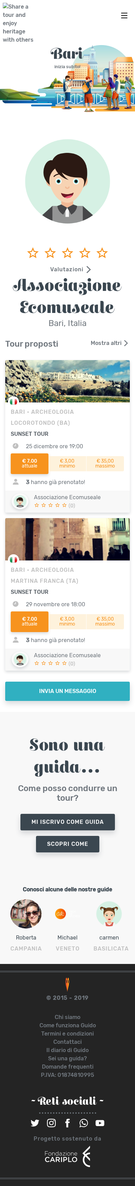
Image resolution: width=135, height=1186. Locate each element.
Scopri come (67, 844)
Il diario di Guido (67, 1050)
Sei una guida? (67, 1058)
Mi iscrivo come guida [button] (68, 822)
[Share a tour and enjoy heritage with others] (20, 23)
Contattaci (67, 1042)
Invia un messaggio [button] (67, 691)
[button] (67, 269)
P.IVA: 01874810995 (67, 1075)
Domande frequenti (67, 1066)
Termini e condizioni (67, 1033)
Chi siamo (67, 1017)
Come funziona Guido (67, 1025)
